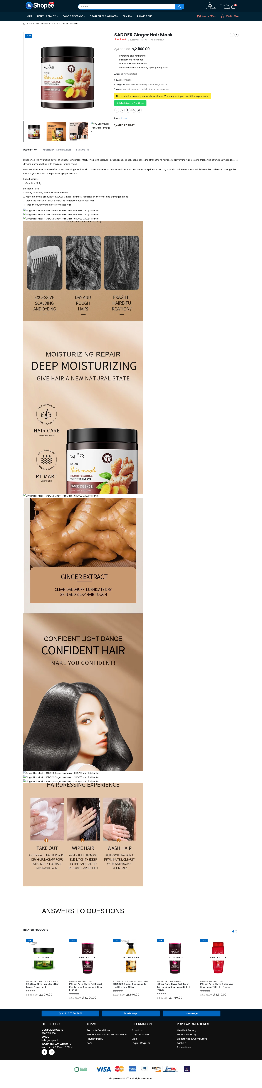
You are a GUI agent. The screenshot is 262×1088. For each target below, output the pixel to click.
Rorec (124, 118)
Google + (133, 110)
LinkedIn (128, 110)
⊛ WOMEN (130, 84)
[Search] (179, 6)
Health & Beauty (186, 1030)
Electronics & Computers (192, 1039)
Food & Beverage (187, 1034)
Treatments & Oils (50, 981)
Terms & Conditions (98, 1030)
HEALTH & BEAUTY (46, 16)
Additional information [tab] (57, 149)
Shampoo (90, 981)
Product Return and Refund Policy (107, 1034)
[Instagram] (52, 1052)
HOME (29, 16)
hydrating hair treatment (157, 89)
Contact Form (140, 1034)
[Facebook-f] (44, 1052)
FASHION (127, 16)
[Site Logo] (40, 5)
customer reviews (137, 39)
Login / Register (141, 1043)
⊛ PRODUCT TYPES (119, 981)
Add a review (157, 39)
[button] (24, 76)
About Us (137, 1030)
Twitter (122, 110)
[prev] (232, 35)
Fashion (181, 1043)
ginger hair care (127, 89)
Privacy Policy (95, 1039)
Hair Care (163, 84)
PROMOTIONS (144, 16)
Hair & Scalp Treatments (147, 84)
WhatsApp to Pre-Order (131, 103)
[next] (236, 35)
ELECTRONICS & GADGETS (104, 16)
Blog (134, 1039)
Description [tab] (30, 149)
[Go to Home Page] (24, 24)
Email (139, 110)
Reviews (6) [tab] (82, 149)
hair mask (140, 89)
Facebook (116, 110)
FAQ (89, 1043)
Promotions (184, 1047)
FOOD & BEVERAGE (73, 16)
